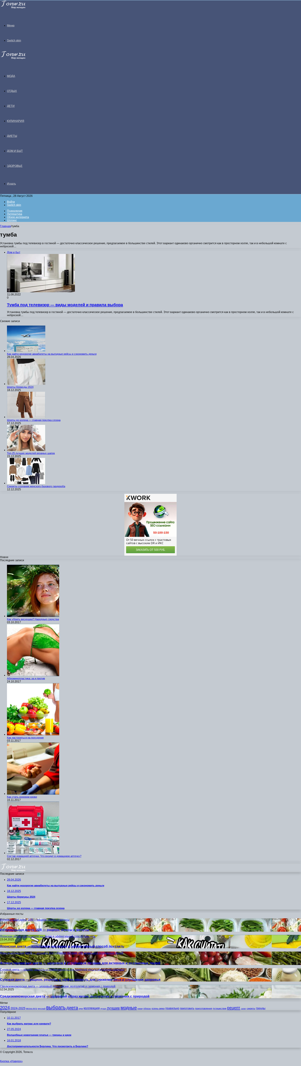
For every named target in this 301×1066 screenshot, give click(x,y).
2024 (5, 1007)
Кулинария (15, 120)
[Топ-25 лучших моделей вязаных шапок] (26, 450)
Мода (11, 76)
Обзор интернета (18, 217)
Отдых (12, 91)
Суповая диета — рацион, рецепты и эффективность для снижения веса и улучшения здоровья (80, 979)
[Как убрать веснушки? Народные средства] (33, 616)
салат (243, 1008)
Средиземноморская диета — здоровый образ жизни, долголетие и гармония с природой (74, 996)
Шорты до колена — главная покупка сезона (33, 420)
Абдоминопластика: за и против (26, 678)
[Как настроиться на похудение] (33, 734)
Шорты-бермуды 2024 (20, 386)
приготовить (187, 1008)
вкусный (41, 1008)
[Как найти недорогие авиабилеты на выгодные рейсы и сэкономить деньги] (26, 350)
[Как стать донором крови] (33, 793)
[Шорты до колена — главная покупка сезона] (26, 416)
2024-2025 (17, 1008)
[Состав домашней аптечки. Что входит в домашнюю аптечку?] (33, 852)
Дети (11, 106)
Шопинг (12, 220)
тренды (260, 1008)
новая (140, 1008)
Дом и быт (15, 150)
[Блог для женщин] (17, 7)
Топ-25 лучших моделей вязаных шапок (31, 453)
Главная (5, 226)
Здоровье (14, 165)
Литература (14, 214)
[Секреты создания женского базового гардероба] (26, 483)
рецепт (233, 1008)
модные (129, 1007)
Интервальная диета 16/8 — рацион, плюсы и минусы (44, 930)
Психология (14, 210)
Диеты (12, 135)
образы (147, 1008)
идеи (81, 1008)
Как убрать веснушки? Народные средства (33, 619)
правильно (172, 1008)
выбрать (56, 1007)
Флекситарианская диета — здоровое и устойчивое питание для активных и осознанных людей (80, 963)
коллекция (92, 1008)
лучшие (113, 1008)
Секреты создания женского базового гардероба (36, 486)
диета (72, 1007)
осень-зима (158, 1008)
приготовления (203, 1008)
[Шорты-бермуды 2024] (26, 383)
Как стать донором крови (22, 796)
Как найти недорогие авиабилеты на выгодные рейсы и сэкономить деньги (52, 353)
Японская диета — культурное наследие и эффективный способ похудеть (62, 946)
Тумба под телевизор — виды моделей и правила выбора (65, 305)
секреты (251, 1008)
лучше (103, 1008)
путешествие (219, 1008)
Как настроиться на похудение (25, 737)
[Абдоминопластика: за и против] (33, 675)
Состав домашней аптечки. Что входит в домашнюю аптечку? (44, 856)
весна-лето (31, 1008)
